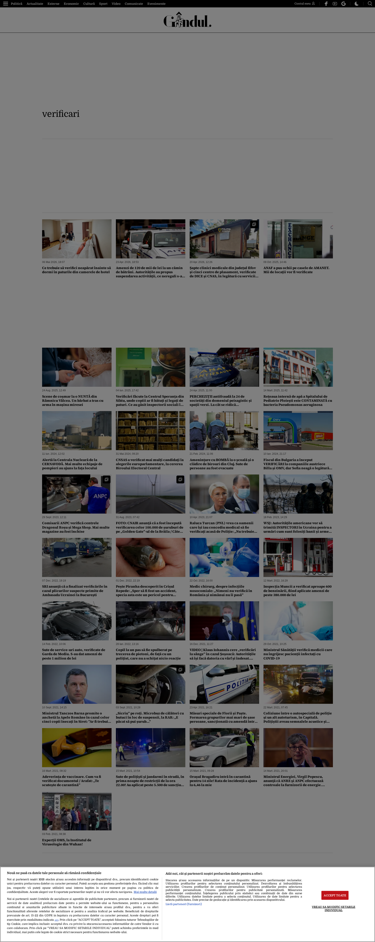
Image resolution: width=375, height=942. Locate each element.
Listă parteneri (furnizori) (184, 904)
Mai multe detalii (145, 892)
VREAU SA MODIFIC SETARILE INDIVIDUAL (333, 908)
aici (56, 920)
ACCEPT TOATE (335, 895)
